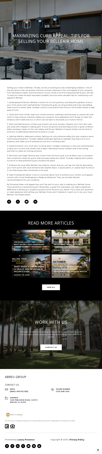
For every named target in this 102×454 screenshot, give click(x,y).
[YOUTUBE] (28, 446)
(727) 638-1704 (63, 391)
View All (51, 287)
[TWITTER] (23, 446)
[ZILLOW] (39, 446)
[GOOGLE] (34, 446)
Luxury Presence (26, 440)
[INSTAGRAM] (12, 446)
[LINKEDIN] (18, 446)
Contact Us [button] (51, 347)
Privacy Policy (77, 440)
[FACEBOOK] (7, 446)
